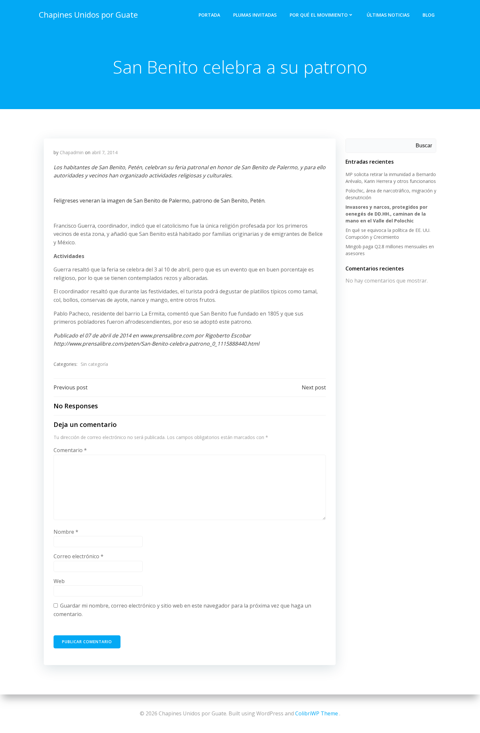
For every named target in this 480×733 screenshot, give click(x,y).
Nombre (66, 531)
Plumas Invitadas (255, 15)
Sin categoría (94, 364)
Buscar (424, 145)
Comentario (70, 450)
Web (59, 581)
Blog (429, 15)
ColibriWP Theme (316, 713)
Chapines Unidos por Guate (88, 14)
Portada (209, 15)
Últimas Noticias (388, 15)
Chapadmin (72, 152)
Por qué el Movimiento (319, 15)
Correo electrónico (79, 556)
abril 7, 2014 (105, 152)
